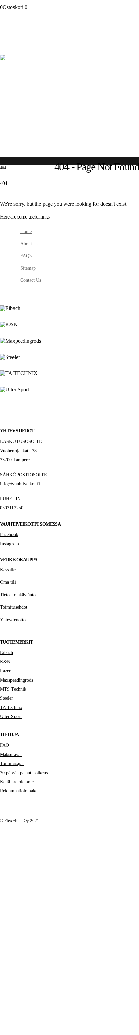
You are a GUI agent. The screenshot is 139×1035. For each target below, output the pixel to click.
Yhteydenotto (13, 619)
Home (26, 231)
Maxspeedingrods (16, 680)
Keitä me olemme (17, 781)
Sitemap (28, 268)
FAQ (4, 745)
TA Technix (11, 707)
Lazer (5, 670)
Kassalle (8, 569)
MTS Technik (13, 689)
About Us (29, 243)
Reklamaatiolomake (18, 791)
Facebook (9, 534)
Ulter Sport (11, 716)
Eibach (6, 652)
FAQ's (26, 255)
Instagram (9, 543)
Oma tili (8, 582)
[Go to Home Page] (2, 163)
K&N (5, 661)
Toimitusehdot (13, 607)
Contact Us (30, 280)
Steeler (6, 698)
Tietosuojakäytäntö (18, 594)
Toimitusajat (12, 763)
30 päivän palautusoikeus (24, 772)
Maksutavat (11, 754)
